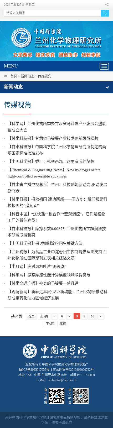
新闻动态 (27, 76)
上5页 (44, 316)
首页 (14, 76)
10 (92, 316)
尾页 (63, 324)
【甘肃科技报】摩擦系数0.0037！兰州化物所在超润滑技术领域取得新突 (57, 232)
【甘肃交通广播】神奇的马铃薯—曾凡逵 (43, 283)
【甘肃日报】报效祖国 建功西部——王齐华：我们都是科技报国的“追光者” (57, 202)
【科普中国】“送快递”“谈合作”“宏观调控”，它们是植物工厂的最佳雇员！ (56, 217)
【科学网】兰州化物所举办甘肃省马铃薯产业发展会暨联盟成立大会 (57, 127)
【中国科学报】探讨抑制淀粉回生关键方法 (45, 243)
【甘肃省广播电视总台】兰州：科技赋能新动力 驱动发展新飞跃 (57, 187)
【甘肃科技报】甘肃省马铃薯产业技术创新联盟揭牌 (53, 138)
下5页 (50, 324)
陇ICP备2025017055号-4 (35, 370)
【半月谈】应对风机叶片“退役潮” (37, 266)
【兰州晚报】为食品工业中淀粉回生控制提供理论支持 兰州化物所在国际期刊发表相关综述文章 (57, 255)
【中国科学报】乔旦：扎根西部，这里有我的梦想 (51, 161)
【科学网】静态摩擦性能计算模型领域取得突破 (49, 275)
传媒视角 (45, 76)
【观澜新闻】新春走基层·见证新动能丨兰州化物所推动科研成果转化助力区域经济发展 (57, 295)
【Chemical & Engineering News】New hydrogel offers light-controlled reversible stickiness (54, 173)
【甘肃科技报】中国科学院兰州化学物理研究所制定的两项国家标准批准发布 (57, 150)
